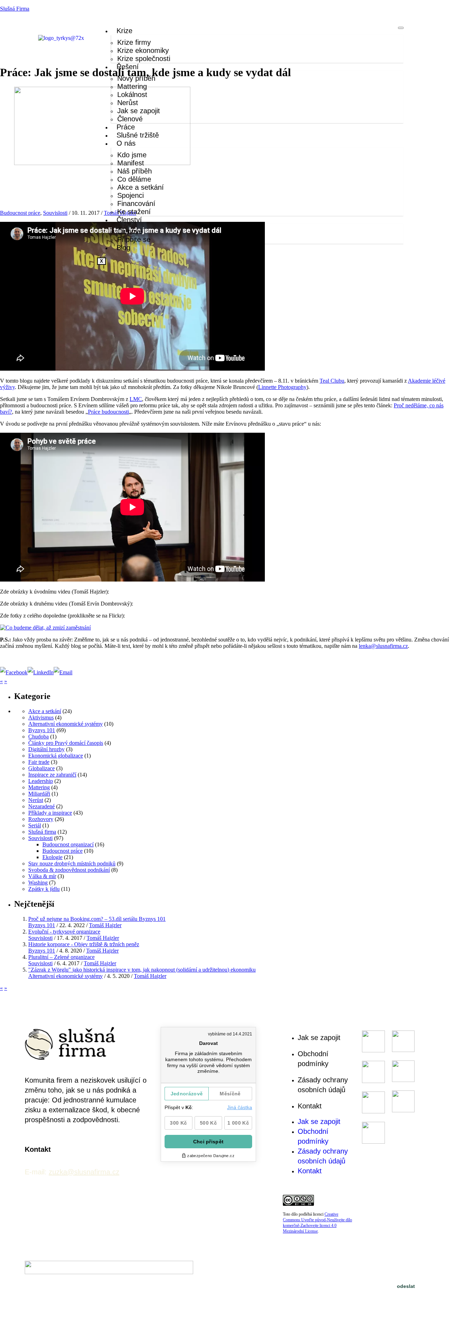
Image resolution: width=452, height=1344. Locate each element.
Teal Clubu (332, 381)
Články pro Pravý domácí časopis (65, 743)
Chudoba (38, 737)
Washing (38, 883)
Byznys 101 (41, 730)
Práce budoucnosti (108, 412)
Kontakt (310, 1106)
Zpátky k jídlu (44, 889)
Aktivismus (41, 717)
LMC (136, 399)
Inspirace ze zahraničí (52, 775)
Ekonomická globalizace (55, 756)
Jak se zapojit (319, 1037)
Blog (123, 247)
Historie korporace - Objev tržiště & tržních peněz (83, 944)
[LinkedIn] (41, 672)
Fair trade (38, 762)
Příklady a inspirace (50, 813)
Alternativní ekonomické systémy (65, 724)
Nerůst (35, 800)
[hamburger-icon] (401, 28)
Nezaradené (41, 806)
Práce (126, 127)
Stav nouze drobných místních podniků (71, 863)
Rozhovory (40, 819)
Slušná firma (42, 832)
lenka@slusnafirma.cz (383, 646)
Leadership (40, 781)
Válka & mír (42, 876)
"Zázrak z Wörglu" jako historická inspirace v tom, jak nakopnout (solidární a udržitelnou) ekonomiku (142, 970)
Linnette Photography (282, 387)
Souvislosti (55, 213)
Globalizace (41, 768)
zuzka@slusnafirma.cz (84, 1172)
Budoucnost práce (20, 213)
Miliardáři (39, 794)
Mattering (39, 787)
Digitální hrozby (46, 749)
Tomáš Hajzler (105, 925)
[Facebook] (14, 672)
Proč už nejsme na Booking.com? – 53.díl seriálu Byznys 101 (97, 919)
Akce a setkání (44, 711)
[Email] (63, 672)
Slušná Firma (14, 9)
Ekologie (52, 857)
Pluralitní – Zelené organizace (61, 957)
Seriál (34, 825)
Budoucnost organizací (68, 844)
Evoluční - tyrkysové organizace (64, 932)
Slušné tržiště (138, 135)
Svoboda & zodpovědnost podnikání (69, 870)
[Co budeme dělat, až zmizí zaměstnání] (45, 628)
